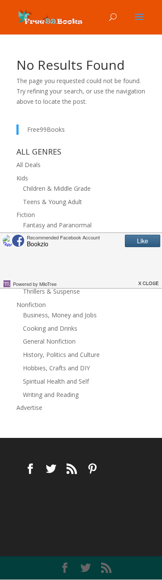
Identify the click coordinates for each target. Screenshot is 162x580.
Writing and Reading (51, 395)
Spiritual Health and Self (56, 381)
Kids (22, 178)
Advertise (29, 407)
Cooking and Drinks (50, 328)
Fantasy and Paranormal (57, 225)
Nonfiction (31, 305)
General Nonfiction (49, 341)
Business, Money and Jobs (60, 315)
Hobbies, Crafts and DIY (56, 368)
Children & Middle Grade (57, 188)
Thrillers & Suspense (51, 291)
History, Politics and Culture (61, 354)
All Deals (28, 165)
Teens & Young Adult (52, 202)
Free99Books (46, 129)
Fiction (25, 215)
